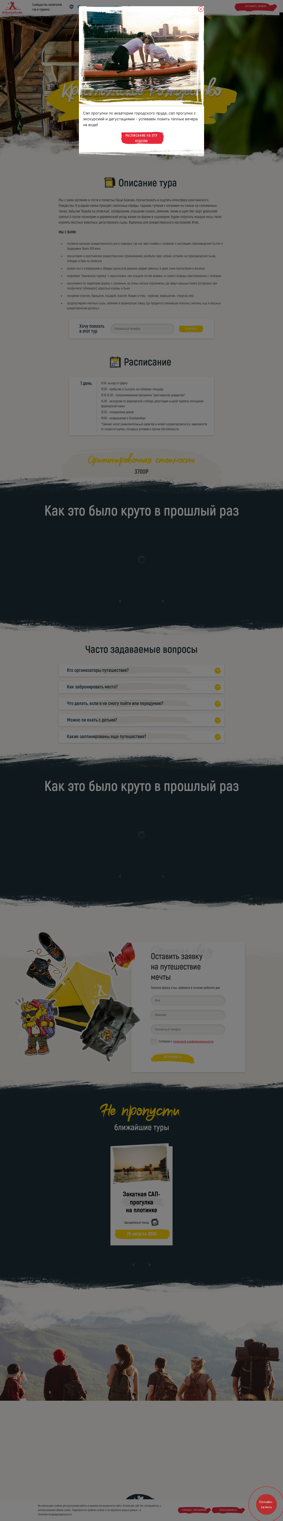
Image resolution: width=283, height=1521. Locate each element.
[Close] (201, 9)
